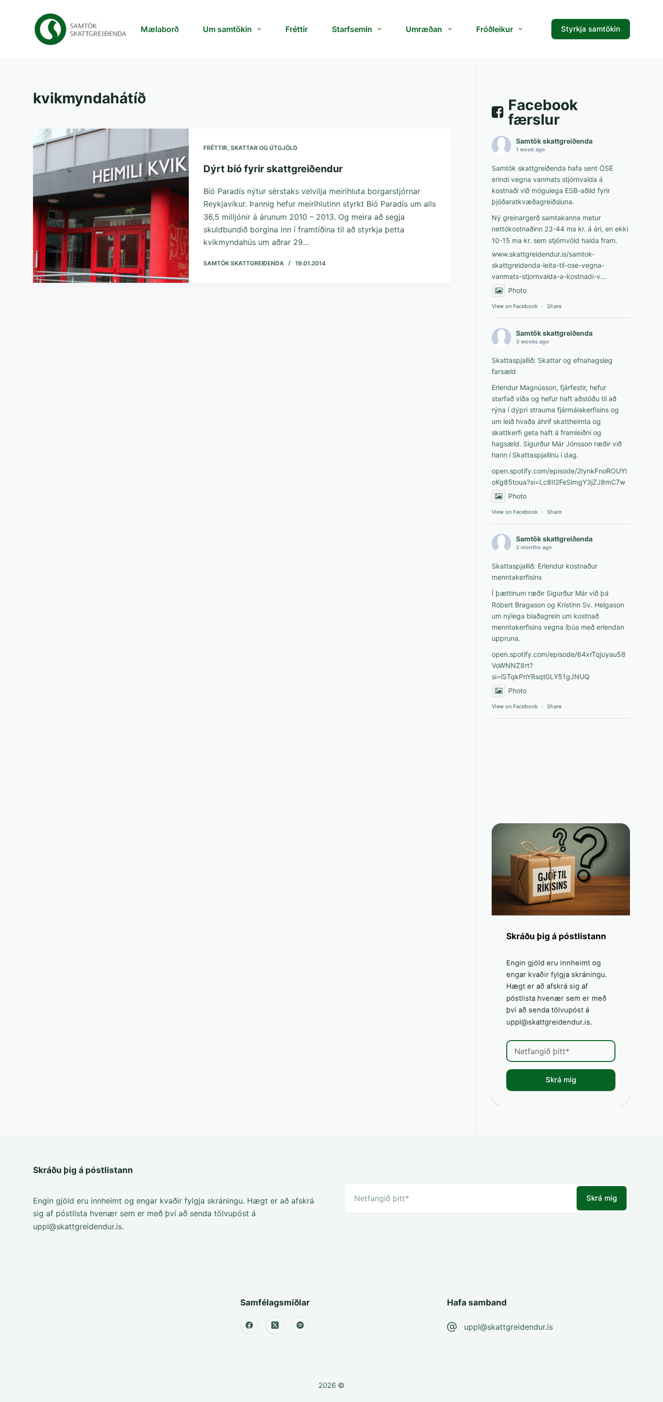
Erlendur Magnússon (524, 387)
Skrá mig (561, 1079)
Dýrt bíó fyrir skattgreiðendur (273, 169)
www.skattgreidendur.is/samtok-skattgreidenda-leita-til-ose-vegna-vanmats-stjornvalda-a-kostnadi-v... (549, 265)
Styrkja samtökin (590, 28)
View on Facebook (515, 306)
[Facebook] (249, 1325)
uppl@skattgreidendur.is (508, 1327)
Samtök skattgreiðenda (554, 141)
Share (554, 306)
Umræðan (424, 29)
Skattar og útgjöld (264, 147)
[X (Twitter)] (274, 1325)
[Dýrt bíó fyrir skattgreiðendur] (110, 206)
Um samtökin (227, 29)
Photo (517, 290)
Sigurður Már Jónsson (557, 444)
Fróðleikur (494, 29)
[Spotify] (300, 1325)
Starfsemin (352, 29)
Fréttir (296, 29)
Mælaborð (160, 29)
